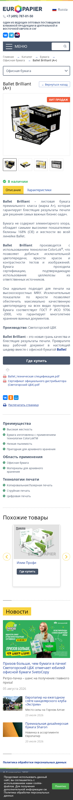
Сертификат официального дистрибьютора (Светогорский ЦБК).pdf (37, 383)
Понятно (60, 786)
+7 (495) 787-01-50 (20, 16)
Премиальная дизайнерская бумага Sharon (46, 725)
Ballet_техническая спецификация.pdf (33, 376)
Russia (63, 9)
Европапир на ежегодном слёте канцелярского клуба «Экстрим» (45, 700)
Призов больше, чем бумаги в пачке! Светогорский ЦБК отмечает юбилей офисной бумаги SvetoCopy (34, 667)
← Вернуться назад (54, 84)
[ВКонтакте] (5, 35)
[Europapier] (22, 8)
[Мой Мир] (16, 397)
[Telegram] (11, 35)
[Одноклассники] (10, 397)
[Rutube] (17, 35)
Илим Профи (26, 563)
